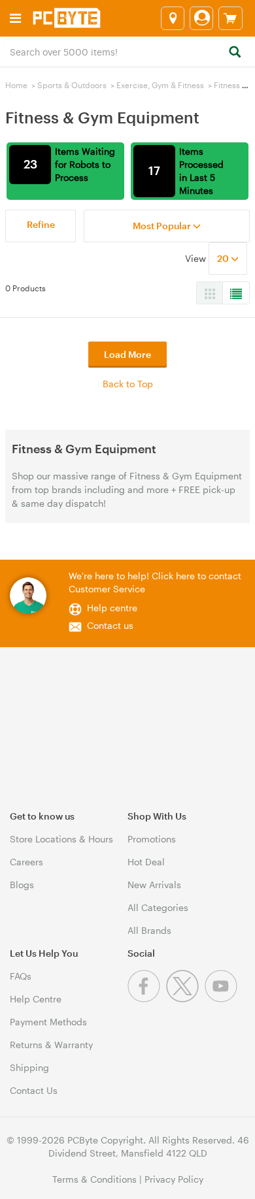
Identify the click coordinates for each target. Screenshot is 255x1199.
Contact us (110, 625)
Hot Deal (146, 861)
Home (16, 84)
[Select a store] (172, 18)
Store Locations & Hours (61, 838)
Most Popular (163, 225)
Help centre (112, 607)
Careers (26, 861)
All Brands (149, 930)
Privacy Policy (173, 1179)
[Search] (234, 52)
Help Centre (35, 998)
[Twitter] (185, 998)
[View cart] (230, 18)
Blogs (22, 884)
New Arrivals (154, 884)
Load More (127, 354)
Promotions (152, 838)
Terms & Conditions (94, 1179)
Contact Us (34, 1090)
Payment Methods (48, 1021)
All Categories (158, 907)
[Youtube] (223, 998)
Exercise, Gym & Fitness (160, 84)
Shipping (29, 1067)
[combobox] (127, 51)
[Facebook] (147, 998)
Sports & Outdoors (72, 84)
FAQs (20, 976)
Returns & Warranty (51, 1044)
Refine (41, 224)
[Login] (201, 18)
